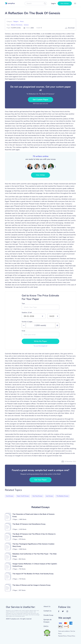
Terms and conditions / (64, 631)
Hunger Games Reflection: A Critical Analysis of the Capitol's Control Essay (34, 565)
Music (22, 21)
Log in (53, 3)
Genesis (26, 25)
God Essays (9, 496)
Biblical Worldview (17, 25)
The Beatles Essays (62, 496)
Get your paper (40, 480)
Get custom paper (40, 99)
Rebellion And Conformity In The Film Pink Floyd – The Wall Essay (34, 555)
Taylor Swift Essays (23, 496)
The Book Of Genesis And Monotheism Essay (28, 524)
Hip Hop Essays (37, 496)
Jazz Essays (49, 496)
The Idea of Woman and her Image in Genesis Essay (31, 585)
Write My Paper (40, 341)
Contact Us (47, 611)
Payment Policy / (62, 636)
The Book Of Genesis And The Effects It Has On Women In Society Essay (34, 535)
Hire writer (65, 3)
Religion (15, 21)
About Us (47, 606)
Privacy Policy (71, 636)
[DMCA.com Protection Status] (49, 632)
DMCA (46, 626)
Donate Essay (48, 615)
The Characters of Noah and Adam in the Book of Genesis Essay (33, 515)
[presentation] (25, 166)
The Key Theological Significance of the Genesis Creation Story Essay (33, 545)
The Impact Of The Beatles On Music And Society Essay (32, 574)
